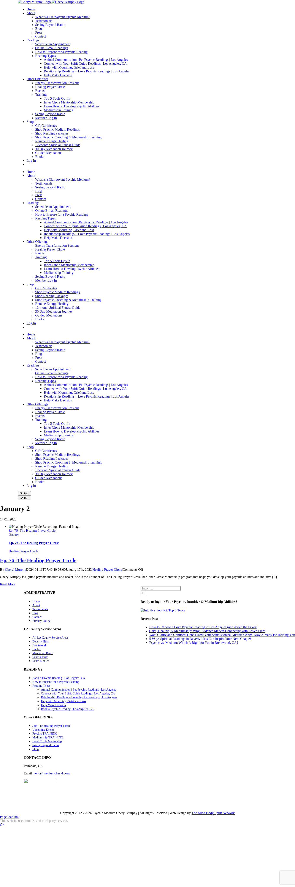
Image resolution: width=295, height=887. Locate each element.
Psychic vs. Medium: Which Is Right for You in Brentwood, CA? (193, 642)
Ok (2, 824)
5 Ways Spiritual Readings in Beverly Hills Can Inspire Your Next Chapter (200, 639)
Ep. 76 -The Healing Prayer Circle (32, 530)
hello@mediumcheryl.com (51, 773)
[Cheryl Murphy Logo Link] (51, 2)
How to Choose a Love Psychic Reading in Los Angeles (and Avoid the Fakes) (203, 627)
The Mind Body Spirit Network (213, 813)
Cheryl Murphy (15, 569)
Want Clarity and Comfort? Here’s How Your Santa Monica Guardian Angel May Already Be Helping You (222, 635)
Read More (7, 584)
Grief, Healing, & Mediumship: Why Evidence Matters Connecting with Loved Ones (207, 631)
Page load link (9, 817)
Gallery (14, 534)
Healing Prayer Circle (23, 551)
